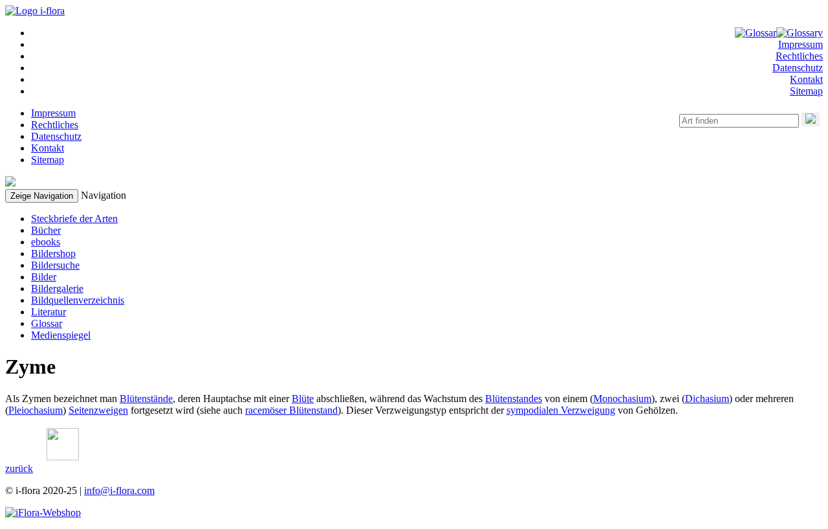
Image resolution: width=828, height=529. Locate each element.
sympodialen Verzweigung (561, 410)
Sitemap (806, 90)
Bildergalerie (57, 288)
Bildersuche (55, 265)
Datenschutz (797, 67)
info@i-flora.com (119, 490)
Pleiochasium (35, 410)
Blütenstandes (513, 398)
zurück (19, 468)
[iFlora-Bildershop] (43, 512)
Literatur (48, 311)
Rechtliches (799, 56)
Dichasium (707, 398)
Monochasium (622, 398)
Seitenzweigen (98, 410)
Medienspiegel (61, 335)
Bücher (46, 230)
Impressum (800, 44)
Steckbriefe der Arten (74, 218)
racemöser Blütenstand (291, 410)
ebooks (45, 241)
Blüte (303, 398)
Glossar (46, 323)
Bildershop (53, 253)
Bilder (43, 276)
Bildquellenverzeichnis (77, 300)
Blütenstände (146, 398)
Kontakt (806, 79)
